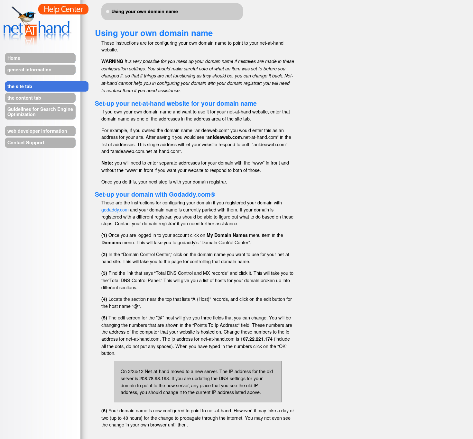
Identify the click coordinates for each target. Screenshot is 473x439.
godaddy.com (115, 209)
